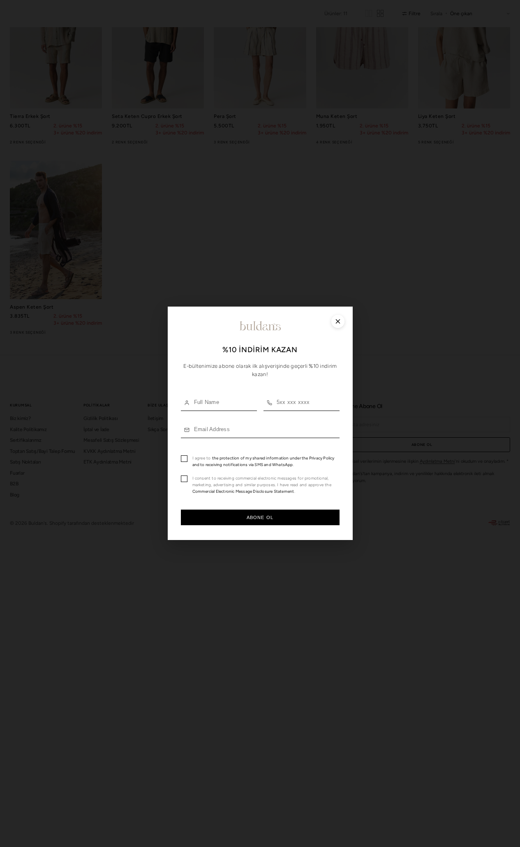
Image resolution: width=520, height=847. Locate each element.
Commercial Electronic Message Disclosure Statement (243, 491)
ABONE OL (260, 517)
